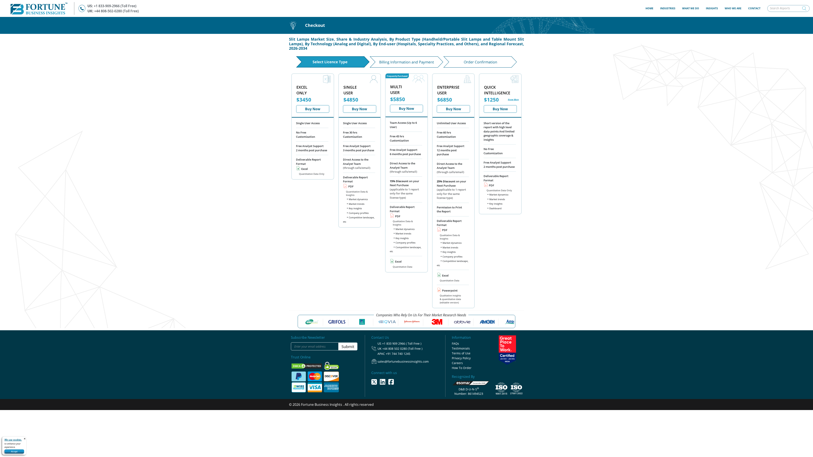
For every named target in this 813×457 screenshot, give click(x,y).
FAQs (455, 343)
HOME (651, 8)
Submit (348, 346)
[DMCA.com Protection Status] (307, 365)
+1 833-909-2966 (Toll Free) (115, 6)
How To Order (461, 368)
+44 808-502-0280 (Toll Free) (116, 11)
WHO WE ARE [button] (733, 8)
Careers (457, 363)
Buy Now (312, 109)
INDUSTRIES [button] (667, 8)
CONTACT (754, 8)
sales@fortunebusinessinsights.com (403, 361)
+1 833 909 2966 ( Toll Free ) (401, 343)
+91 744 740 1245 (398, 354)
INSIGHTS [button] (712, 8)
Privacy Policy (461, 358)
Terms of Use (461, 353)
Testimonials (461, 348)
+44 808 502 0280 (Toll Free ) (402, 349)
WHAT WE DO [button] (690, 8)
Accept (14, 451)
